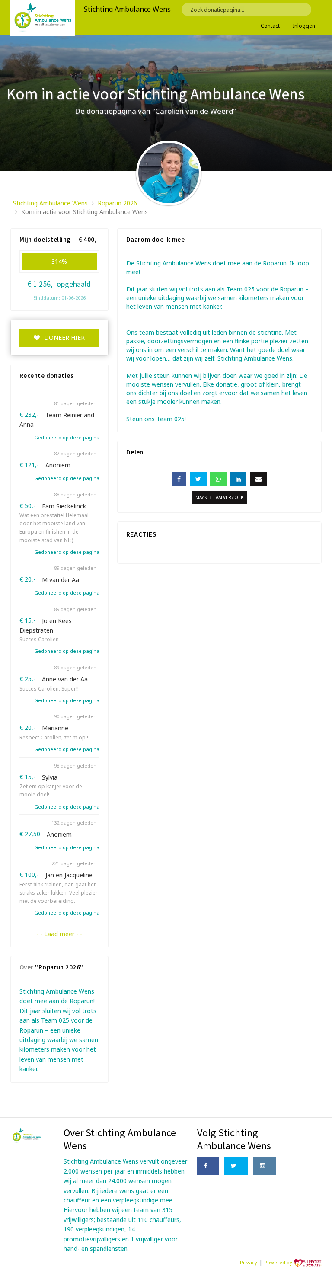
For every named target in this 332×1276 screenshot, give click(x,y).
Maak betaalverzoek (219, 497)
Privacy (248, 1262)
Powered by (279, 1262)
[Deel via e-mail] (258, 479)
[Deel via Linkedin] (238, 479)
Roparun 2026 (117, 203)
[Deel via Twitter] (198, 479)
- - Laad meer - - (59, 934)
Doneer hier (64, 337)
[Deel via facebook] (179, 479)
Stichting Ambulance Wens (50, 203)
